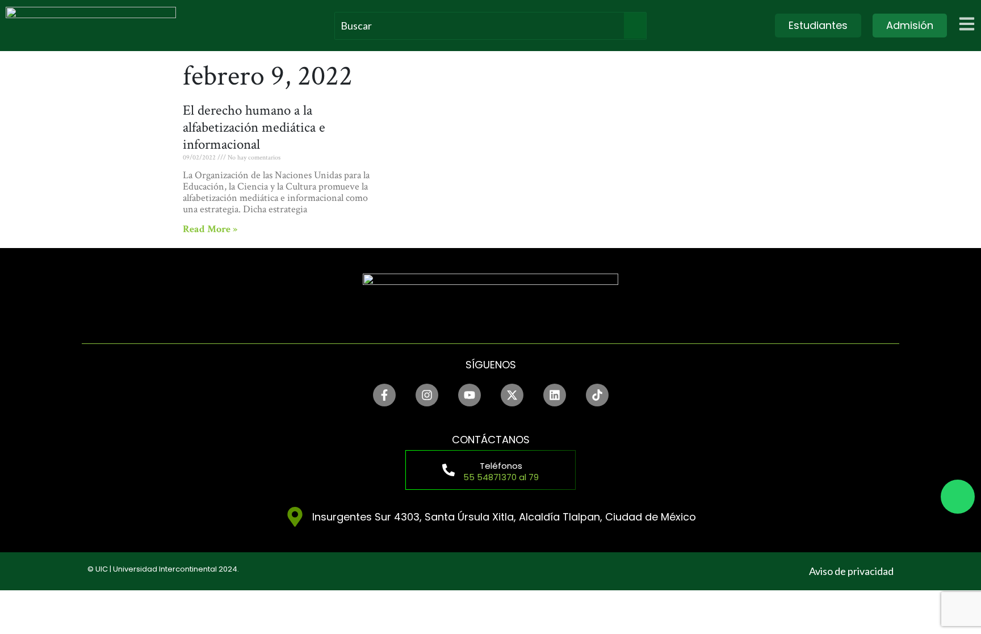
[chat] (958, 497)
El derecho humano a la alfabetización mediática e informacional (254, 127)
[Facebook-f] (384, 395)
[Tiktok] (597, 395)
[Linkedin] (554, 395)
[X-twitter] (512, 395)
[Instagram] (427, 395)
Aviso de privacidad (851, 571)
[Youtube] (469, 395)
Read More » (210, 229)
